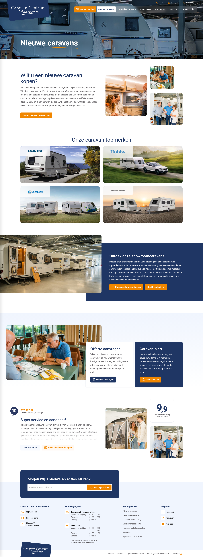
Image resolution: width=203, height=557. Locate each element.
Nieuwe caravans (130, 511)
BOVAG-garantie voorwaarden (158, 554)
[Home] (28, 10)
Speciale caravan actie (132, 536)
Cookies (120, 554)
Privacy (111, 554)
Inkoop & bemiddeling (132, 519)
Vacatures (127, 532)
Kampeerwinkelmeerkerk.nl (134, 528)
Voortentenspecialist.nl (132, 524)
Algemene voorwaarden (135, 554)
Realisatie (176, 554)
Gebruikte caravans (131, 515)
